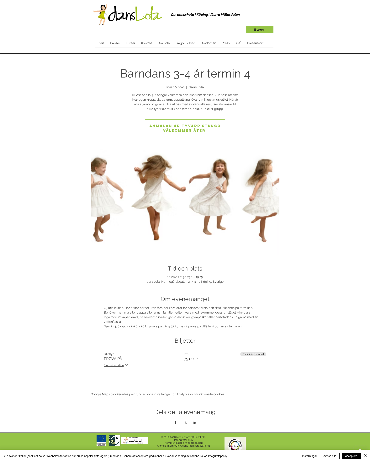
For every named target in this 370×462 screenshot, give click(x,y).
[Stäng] (365, 456)
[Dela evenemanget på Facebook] (175, 422)
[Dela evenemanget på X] (185, 422)
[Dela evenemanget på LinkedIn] (194, 422)
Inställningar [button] (309, 456)
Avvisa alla (329, 456)
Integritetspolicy (217, 456)
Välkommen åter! (185, 130)
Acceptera (351, 456)
